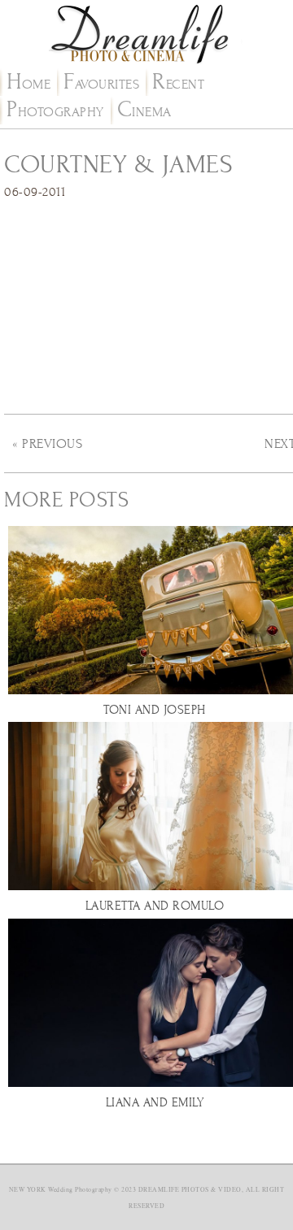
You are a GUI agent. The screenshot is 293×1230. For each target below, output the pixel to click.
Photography (55, 112)
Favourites (101, 84)
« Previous (47, 444)
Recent (178, 84)
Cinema (144, 112)
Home (28, 84)
